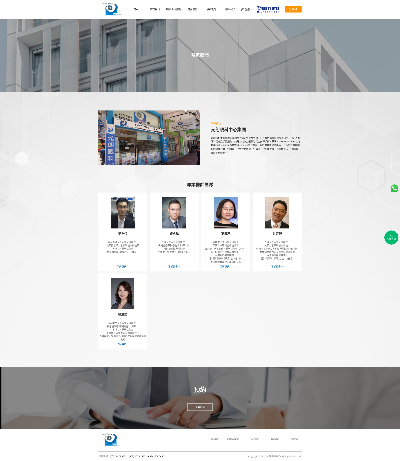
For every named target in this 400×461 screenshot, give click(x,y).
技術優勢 (255, 439)
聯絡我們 (295, 439)
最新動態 (275, 439)
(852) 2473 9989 (118, 456)
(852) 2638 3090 (156, 456)
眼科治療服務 (233, 439)
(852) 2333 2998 (137, 456)
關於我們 (215, 439)
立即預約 (200, 407)
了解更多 (122, 266)
